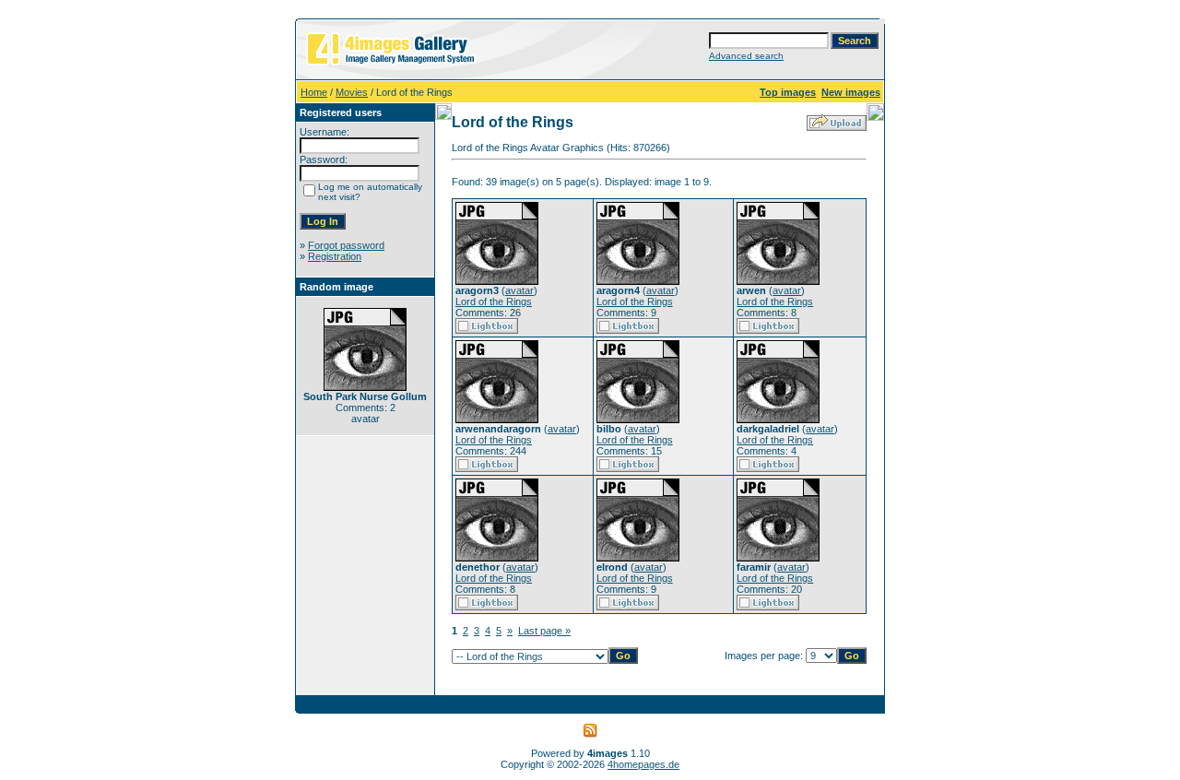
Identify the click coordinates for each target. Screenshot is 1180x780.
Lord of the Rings (493, 301)
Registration (334, 256)
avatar (519, 290)
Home (314, 92)
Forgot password (346, 245)
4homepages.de (643, 764)
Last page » (544, 630)
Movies (352, 92)
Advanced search (746, 56)
